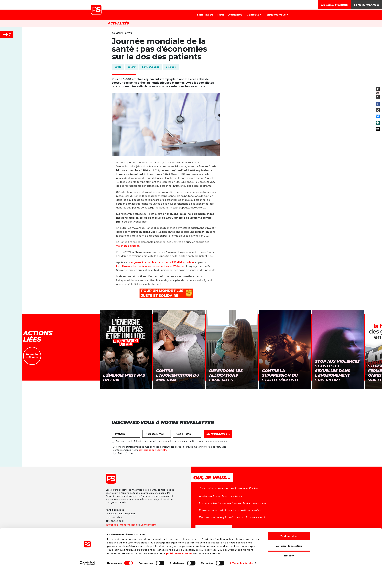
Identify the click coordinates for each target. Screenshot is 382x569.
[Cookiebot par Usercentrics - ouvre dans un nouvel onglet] (87, 563)
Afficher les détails (241, 563)
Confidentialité (149, 524)
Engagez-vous (276, 14)
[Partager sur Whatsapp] (378, 123)
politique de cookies (179, 553)
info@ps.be (112, 524)
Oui (119, 453)
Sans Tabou (205, 14)
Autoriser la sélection (289, 546)
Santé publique (150, 67)
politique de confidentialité (153, 450)
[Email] (378, 129)
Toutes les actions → (32, 356)
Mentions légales (129, 524)
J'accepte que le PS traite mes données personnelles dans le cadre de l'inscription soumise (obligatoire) (172, 441)
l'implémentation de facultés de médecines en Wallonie (150, 266)
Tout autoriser (289, 536)
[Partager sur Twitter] (378, 110)
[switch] (160, 563)
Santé (118, 67)
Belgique (171, 67)
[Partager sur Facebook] (378, 104)
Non (131, 453)
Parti (220, 14)
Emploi (131, 67)
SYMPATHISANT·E (366, 4)
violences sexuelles (127, 245)
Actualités (235, 14)
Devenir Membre (334, 4)
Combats (253, 14)
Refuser (289, 555)
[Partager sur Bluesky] (378, 116)
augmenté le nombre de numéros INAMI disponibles (162, 262)
